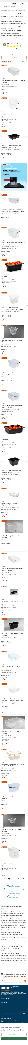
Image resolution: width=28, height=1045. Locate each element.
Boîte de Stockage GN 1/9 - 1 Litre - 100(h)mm (11, 830)
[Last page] (23, 879)
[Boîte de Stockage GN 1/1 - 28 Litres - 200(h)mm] (14, 722)
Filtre (15, 57)
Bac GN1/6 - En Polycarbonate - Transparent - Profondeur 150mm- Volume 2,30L (13, 308)
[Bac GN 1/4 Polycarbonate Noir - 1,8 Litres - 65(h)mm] (14, 265)
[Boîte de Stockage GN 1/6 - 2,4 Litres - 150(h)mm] (14, 331)
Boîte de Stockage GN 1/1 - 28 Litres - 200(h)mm (12, 732)
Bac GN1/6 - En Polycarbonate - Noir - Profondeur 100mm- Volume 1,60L (12, 471)
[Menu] (2, 4)
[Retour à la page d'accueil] (14, 4)
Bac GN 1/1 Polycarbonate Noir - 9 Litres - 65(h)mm (13, 602)
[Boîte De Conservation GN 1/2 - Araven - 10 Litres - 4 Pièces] (14, 396)
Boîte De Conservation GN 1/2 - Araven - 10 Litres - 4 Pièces (12, 406)
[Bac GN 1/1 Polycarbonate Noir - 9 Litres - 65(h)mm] (14, 592)
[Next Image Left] (2, 136)
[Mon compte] (21, 4)
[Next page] (21, 879)
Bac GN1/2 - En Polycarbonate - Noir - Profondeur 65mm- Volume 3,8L (12, 146)
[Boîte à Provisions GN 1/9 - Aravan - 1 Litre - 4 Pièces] (14, 787)
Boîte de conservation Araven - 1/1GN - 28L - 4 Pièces (13, 81)
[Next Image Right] (26, 136)
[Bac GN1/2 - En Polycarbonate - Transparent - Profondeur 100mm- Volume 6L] (14, 689)
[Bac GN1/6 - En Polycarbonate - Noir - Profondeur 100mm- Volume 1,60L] (14, 461)
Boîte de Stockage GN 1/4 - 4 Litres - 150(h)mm (11, 536)
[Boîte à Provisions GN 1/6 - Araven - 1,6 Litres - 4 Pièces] (14, 363)
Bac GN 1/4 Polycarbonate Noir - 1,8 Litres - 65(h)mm (13, 275)
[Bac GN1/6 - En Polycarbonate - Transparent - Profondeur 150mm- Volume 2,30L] (14, 298)
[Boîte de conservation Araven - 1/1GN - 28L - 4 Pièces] (14, 71)
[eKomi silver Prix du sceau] (4, 44)
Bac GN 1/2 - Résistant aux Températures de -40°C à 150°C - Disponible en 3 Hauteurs (13, 765)
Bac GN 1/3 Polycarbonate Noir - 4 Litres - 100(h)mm (13, 634)
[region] (14, 1034)
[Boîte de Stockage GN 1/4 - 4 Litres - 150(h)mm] (14, 526)
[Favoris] (23, 4)
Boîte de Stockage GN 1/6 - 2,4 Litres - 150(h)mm (12, 341)
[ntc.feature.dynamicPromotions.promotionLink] (14, 177)
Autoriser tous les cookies (14, 1038)
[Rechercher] (3, 7)
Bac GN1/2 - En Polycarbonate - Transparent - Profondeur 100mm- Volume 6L (13, 700)
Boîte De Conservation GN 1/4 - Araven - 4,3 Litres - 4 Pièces (12, 862)
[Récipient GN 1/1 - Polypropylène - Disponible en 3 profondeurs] (14, 494)
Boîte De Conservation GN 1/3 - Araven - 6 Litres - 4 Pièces (13, 243)
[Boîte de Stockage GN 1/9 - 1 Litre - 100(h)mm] (14, 820)
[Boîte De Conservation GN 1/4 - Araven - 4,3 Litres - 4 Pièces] (14, 852)
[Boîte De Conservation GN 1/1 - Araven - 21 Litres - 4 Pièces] (14, 559)
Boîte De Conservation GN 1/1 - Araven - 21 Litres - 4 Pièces (12, 569)
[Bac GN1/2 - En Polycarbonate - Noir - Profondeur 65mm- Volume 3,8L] (14, 136)
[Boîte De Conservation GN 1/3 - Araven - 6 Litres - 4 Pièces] (14, 233)
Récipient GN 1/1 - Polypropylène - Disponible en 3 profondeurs (11, 504)
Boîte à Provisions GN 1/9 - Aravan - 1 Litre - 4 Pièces (13, 797)
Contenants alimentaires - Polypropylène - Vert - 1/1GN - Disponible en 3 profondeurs (13, 210)
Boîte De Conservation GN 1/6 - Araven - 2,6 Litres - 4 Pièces (12, 113)
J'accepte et (14, 977)
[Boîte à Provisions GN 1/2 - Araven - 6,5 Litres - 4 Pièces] (14, 657)
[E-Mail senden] (25, 981)
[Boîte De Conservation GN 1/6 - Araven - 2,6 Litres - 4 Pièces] (14, 103)
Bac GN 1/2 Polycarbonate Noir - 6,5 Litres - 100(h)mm (13, 438)
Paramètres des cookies (14, 1034)
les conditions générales (12, 976)
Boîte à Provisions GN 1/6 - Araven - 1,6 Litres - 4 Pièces (12, 373)
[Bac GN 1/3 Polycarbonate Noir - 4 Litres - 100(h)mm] (14, 624)
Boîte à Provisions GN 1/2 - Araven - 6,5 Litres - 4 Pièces (12, 667)
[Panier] (25, 4)
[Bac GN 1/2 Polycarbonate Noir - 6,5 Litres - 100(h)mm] (14, 428)
